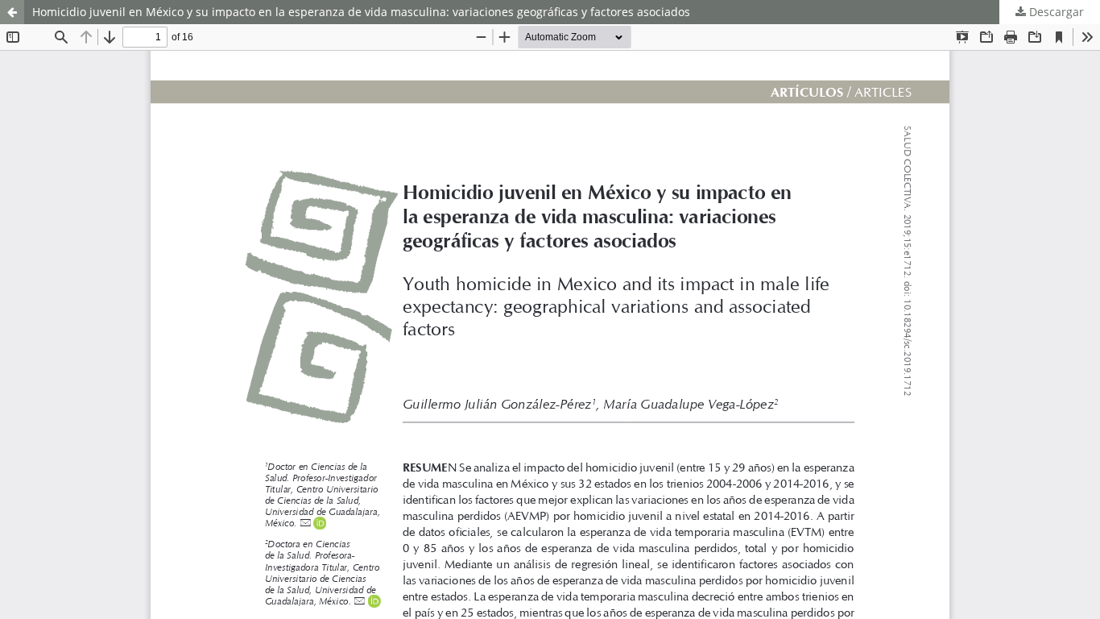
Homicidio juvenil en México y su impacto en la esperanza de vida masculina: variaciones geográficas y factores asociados (361, 11)
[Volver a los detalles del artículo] (12, 12)
